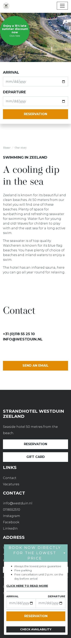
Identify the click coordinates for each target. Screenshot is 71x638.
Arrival (11, 72)
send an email (35, 365)
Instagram (11, 516)
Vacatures (11, 484)
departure (14, 92)
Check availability (35, 629)
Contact (9, 478)
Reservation (35, 444)
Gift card (35, 457)
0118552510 (11, 509)
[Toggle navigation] (62, 6)
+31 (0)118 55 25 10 (19, 334)
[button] (36, 553)
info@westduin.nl (23, 339)
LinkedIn (10, 528)
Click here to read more (27, 586)
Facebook (11, 522)
